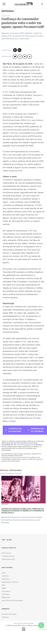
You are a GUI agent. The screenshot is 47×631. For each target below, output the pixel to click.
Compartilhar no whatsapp (15, 430)
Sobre (4, 573)
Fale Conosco (6, 553)
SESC (3, 585)
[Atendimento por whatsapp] (41, 625)
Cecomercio (6, 591)
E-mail (15, 56)
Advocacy (5, 617)
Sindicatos (5, 579)
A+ (15, 50)
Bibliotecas (6, 597)
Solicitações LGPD (8, 559)
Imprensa (5, 576)
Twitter (25, 56)
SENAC (4, 588)
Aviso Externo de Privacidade (12, 600)
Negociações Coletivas (10, 582)
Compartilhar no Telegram (37, 430)
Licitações (5, 594)
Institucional (4, 4)
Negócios (4, 504)
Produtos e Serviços (9, 614)
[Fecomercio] (23, 4)
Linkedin (29, 56)
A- (19, 50)
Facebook (20, 56)
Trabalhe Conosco (8, 556)
